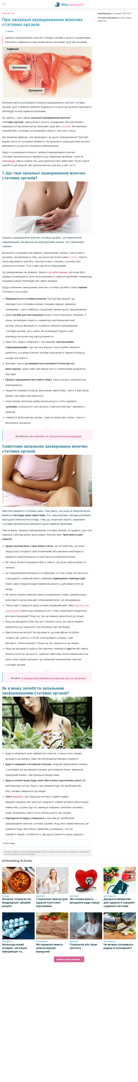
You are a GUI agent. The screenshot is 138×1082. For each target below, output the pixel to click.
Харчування (109, 896)
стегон (74, 257)
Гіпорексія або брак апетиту (83, 946)
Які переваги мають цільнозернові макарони (49, 948)
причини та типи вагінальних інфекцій (57, 436)
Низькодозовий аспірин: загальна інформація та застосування (14, 948)
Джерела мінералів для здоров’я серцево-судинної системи (120, 902)
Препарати (7, 942)
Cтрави (5, 896)
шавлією (17, 796)
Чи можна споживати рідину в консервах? (118, 946)
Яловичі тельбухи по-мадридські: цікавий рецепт (17, 902)
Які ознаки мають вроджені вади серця (84, 900)
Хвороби (74, 896)
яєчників (66, 126)
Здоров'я (40, 896)
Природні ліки (8, 13)
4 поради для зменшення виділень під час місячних (53, 678)
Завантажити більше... (69, 959)
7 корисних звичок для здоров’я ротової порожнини (52, 902)
